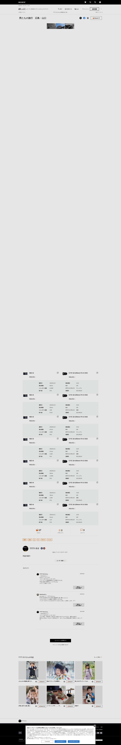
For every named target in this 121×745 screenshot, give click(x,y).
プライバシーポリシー (45, 738)
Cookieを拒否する (60, 741)
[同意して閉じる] (94, 725)
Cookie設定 (47, 741)
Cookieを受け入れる (73, 741)
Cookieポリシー (41, 737)
